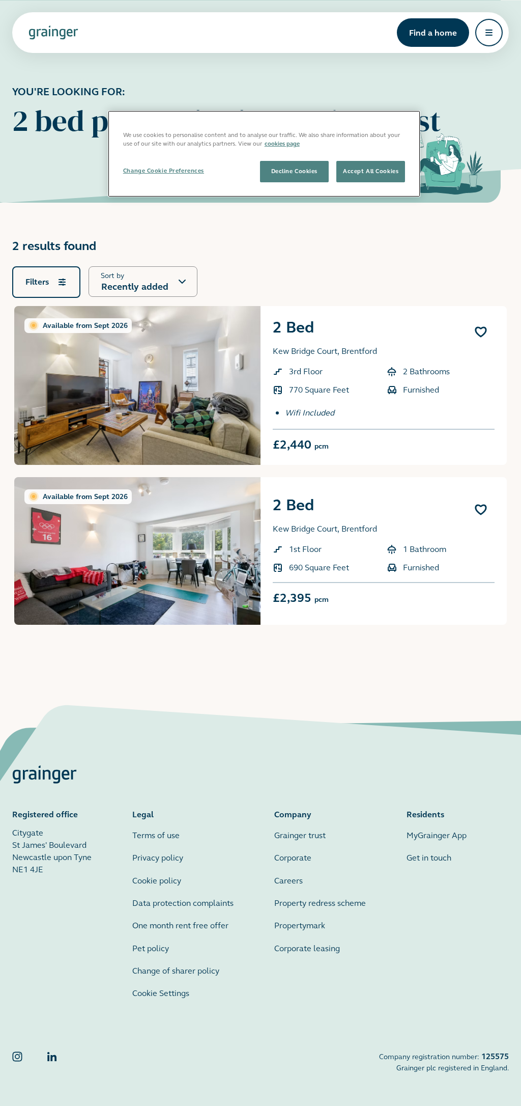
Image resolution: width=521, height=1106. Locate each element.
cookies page (282, 143)
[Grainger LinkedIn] (52, 1061)
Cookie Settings (160, 993)
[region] (264, 153)
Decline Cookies (294, 171)
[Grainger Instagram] (17, 1061)
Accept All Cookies (370, 171)
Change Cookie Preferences (163, 170)
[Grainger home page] (53, 32)
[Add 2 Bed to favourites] (481, 332)
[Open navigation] (489, 32)
